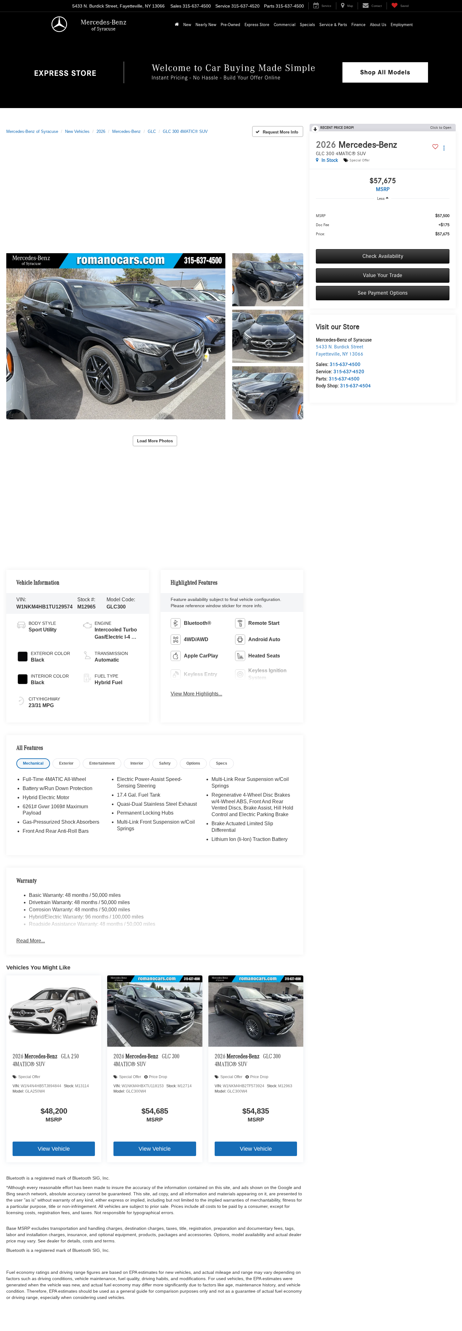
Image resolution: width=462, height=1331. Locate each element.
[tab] (33, 763)
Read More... (30, 940)
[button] (177, 24)
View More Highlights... (196, 693)
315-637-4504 (355, 385)
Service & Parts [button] (333, 25)
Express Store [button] (257, 25)
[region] (382, 224)
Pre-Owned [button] (230, 25)
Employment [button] (402, 25)
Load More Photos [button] (155, 441)
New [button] (187, 25)
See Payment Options (383, 293)
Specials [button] (307, 25)
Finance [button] (358, 25)
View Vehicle (54, 1149)
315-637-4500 (345, 364)
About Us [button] (378, 25)
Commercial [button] (284, 25)
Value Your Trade (382, 275)
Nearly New (205, 25)
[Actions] (443, 148)
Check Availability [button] (382, 256)
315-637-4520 (348, 371)
